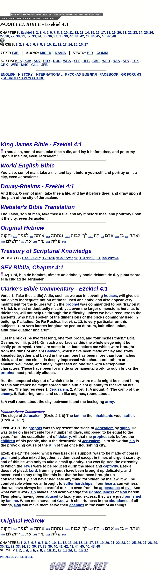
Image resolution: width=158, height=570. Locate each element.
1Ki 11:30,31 (90, 258)
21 (124, 32)
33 (34, 36)
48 (114, 36)
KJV (27, 61)
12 (76, 32)
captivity (110, 466)
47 (109, 36)
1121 (117, 236)
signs (125, 428)
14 (87, 32)
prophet (72, 304)
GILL (35, 65)
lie (15, 432)
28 (7, 36)
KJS (18, 61)
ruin (52, 445)
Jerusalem (59, 389)
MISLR (45, 53)
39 (66, 36)
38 (61, 36)
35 (44, 36)
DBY (46, 61)
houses (110, 296)
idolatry (64, 437)
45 (98, 36)
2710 (64, 242)
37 (55, 36)
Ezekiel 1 (27, 32)
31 (23, 36)
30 (18, 36)
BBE (96, 61)
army (109, 402)
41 (77, 36)
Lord (33, 470)
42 (82, 36)
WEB (106, 61)
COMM (102, 53)
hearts (110, 483)
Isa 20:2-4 (110, 258)
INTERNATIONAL (49, 74)
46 (103, 36)
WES (14, 65)
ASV (37, 61)
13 (82, 32)
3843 (67, 236)
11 (71, 32)
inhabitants (103, 416)
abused (51, 496)
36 (50, 36)
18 (108, 32)
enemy (6, 394)
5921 (48, 242)
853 (31, 236)
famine (80, 416)
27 (2, 36)
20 (119, 32)
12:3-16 (48, 258)
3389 (3, 242)
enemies (76, 505)
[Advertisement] (58, 6)
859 (126, 236)
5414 (48, 236)
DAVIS (60, 53)
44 (93, 36)
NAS (116, 61)
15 (92, 32)
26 (151, 32)
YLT (77, 61)
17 (103, 32)
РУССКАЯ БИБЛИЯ (81, 74)
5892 (35, 242)
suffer (129, 416)
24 (140, 32)
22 (130, 32)
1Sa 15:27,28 (67, 258)
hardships (83, 483)
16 (98, 32)
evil (128, 488)
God (123, 492)
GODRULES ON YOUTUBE (23, 78)
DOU (56, 61)
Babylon (52, 351)
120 (102, 236)
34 (39, 36)
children (8, 441)
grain (5, 458)
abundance (118, 501)
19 (114, 32)
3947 (90, 236)
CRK (4, 65)
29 (12, 36)
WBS (67, 61)
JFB (44, 65)
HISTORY (25, 74)
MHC (25, 65)
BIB (15, 53)
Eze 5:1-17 (31, 258)
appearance (109, 488)
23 (135, 32)
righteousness (101, 492)
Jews (27, 466)
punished (133, 496)
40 (71, 36)
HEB (86, 61)
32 (28, 36)
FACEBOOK (109, 74)
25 (146, 32)
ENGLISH (8, 74)
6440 (15, 236)
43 (87, 36)
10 (66, 32)
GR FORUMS (131, 74)
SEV (126, 61)
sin (132, 441)
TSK (135, 61)
